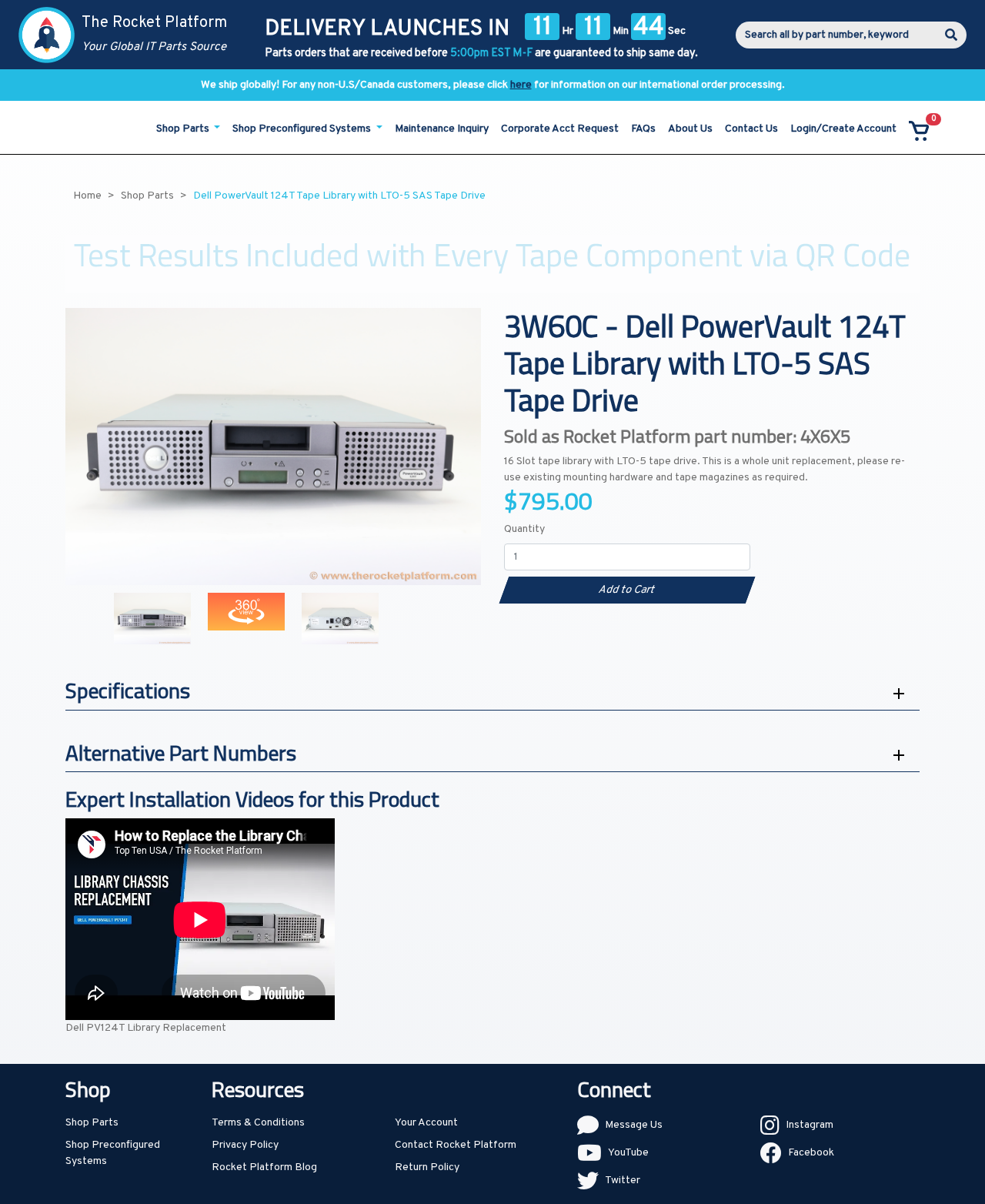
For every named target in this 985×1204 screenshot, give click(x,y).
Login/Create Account (843, 128)
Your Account (426, 1122)
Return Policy (427, 1167)
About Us (690, 128)
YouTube (628, 1152)
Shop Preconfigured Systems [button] (302, 128)
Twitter (622, 1180)
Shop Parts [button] (184, 128)
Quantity (524, 529)
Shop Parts (92, 1122)
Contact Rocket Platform (455, 1145)
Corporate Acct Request (560, 128)
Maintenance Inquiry (442, 128)
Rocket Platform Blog (264, 1167)
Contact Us (751, 128)
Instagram (809, 1125)
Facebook (811, 1152)
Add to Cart (626, 590)
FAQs (643, 128)
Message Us (634, 1125)
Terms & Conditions (258, 1122)
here (521, 85)
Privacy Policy (245, 1145)
